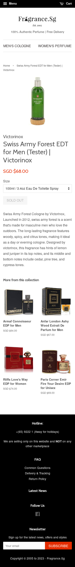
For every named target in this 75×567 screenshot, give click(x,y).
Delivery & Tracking (37, 473)
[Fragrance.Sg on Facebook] (37, 515)
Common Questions (37, 468)
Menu (12, 3)
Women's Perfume (55, 45)
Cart (68, 3)
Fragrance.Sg (56, 558)
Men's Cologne (17, 45)
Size (6, 181)
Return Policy (37, 479)
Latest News (38, 491)
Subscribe (58, 545)
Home (6, 65)
